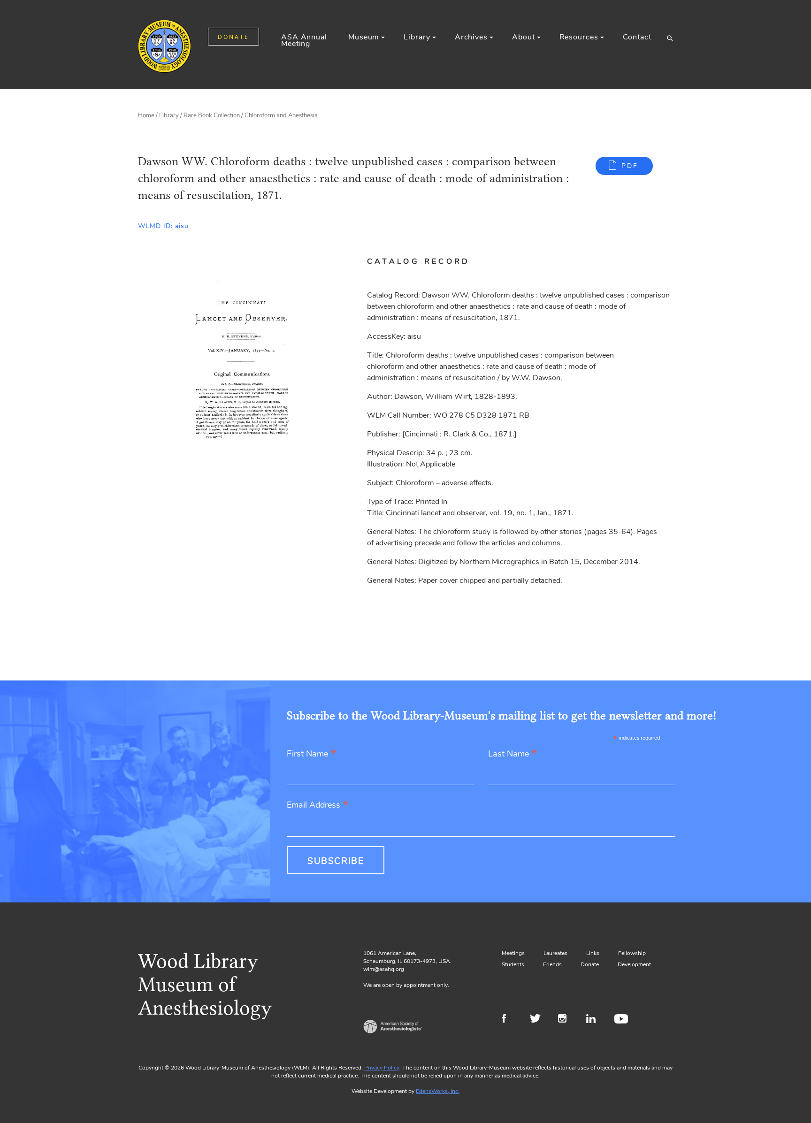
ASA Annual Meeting (304, 40)
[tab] (430, 261)
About (523, 37)
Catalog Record (418, 261)
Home (146, 115)
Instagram (566, 1019)
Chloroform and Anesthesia (281, 115)
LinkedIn (594, 1019)
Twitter (538, 1019)
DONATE (233, 37)
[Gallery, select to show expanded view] (242, 355)
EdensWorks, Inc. (437, 1091)
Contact (637, 37)
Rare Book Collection (212, 115)
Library (417, 37)
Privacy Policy (381, 1067)
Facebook (510, 1019)
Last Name (512, 754)
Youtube (622, 1019)
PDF (629, 165)
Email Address (317, 805)
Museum (363, 37)
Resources (578, 37)
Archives (471, 37)
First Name (311, 754)
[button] (670, 38)
